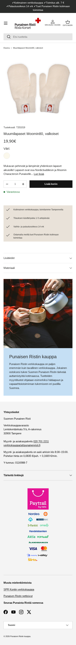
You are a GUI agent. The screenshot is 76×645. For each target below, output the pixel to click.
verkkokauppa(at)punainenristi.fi (22, 445)
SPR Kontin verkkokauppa (19, 589)
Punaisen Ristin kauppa (20, 636)
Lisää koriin (51, 184)
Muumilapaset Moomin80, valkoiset (28, 48)
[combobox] (38, 36)
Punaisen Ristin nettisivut (18, 595)
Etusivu (7, 48)
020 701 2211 (41, 441)
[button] (68, 23)
